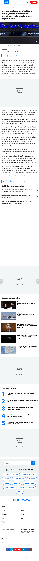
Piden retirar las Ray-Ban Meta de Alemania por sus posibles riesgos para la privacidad (16, 202)
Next (6, 7)
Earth (22, 514)
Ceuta (7, 483)
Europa (3, 510)
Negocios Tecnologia (14, 7)
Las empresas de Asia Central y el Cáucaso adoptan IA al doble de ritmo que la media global (17, 190)
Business (4, 514)
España (6, 478)
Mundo (23, 510)
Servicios (4, 538)
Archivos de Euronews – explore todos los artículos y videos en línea (29, 531)
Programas (24, 526)
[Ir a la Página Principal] (6, 2)
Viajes (3, 522)
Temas (3, 506)
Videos (3, 526)
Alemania (32, 478)
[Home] (2, 7)
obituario (17, 483)
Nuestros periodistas (7, 529)
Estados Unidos (19, 478)
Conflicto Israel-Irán (11, 474)
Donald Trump (29, 483)
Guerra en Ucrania (28, 474)
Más (2, 543)
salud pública (9, 487)
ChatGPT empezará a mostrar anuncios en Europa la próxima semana (17, 196)
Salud (19, 492)
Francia (31, 487)
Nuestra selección (11, 298)
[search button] (33, 463)
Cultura (21, 487)
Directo (34, 2)
